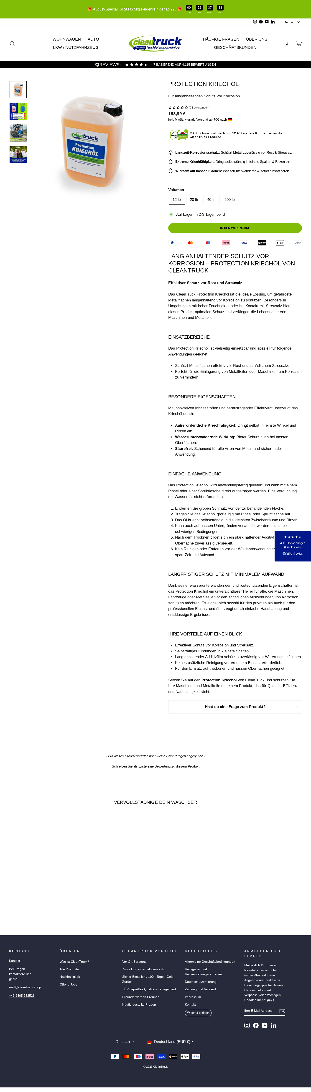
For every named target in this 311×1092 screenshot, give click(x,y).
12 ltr (177, 199)
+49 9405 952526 (22, 995)
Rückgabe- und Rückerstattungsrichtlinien (203, 971)
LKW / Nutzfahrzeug (76, 47)
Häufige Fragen (221, 39)
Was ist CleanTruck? (74, 961)
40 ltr (211, 199)
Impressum (193, 997)
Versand (202, 119)
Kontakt (14, 960)
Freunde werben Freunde (140, 997)
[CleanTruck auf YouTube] (265, 1025)
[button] (235, 108)
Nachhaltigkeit (70, 976)
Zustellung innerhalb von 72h (143, 969)
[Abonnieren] (282, 1011)
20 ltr (194, 199)
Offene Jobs (68, 984)
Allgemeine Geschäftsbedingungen (210, 961)
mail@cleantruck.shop (25, 987)
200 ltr (229, 199)
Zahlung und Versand (200, 989)
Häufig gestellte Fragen (139, 1004)
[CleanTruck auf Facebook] (256, 1025)
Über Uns (256, 39)
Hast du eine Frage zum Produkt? (235, 707)
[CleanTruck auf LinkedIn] (273, 1025)
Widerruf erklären (198, 1012)
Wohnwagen (67, 39)
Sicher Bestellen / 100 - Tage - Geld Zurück (147, 979)
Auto (93, 39)
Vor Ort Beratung (134, 961)
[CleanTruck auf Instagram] (247, 1025)
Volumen (176, 190)
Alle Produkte (69, 969)
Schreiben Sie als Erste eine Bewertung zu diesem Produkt (155, 766)
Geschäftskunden (235, 47)
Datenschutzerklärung (201, 981)
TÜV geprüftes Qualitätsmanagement (149, 989)
